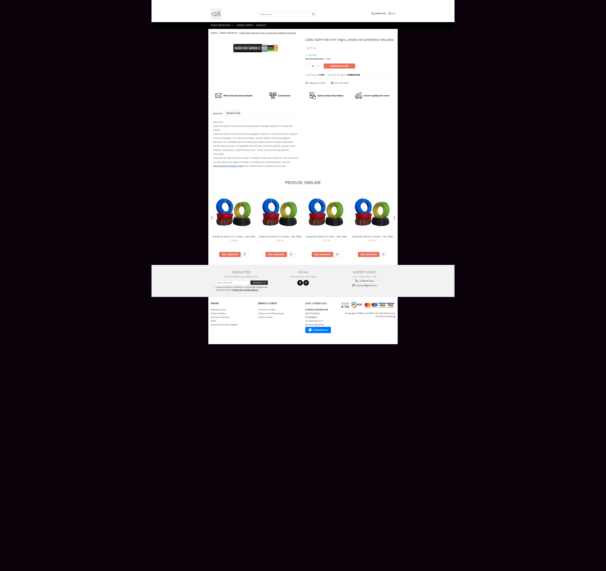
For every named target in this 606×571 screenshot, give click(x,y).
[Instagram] (306, 283)
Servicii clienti (267, 303)
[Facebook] (300, 283)
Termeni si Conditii (266, 309)
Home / (215, 32)
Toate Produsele (221, 25)
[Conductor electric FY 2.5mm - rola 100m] (280, 211)
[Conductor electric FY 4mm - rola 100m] (326, 211)
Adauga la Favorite (317, 82)
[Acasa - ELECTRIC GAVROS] (226, 14)
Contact (261, 25)
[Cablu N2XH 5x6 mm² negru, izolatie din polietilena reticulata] (256, 48)
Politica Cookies (265, 317)
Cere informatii (340, 82)
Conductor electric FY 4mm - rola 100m (326, 236)
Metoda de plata (218, 309)
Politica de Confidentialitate (245, 289)
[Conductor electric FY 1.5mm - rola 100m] (233, 211)
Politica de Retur (218, 313)
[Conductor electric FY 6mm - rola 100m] (372, 211)
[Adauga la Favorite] (244, 254)
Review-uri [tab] (233, 113)
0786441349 (366, 280)
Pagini (215, 303)
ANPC (213, 320)
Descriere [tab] (217, 113)
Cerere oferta (244, 25)
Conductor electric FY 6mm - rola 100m (372, 236)
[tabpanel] (256, 48)
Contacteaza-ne (320, 330)
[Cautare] (313, 14)
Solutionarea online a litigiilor (224, 324)
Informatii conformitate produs (227, 166)
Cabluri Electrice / (229, 32)
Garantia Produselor (220, 317)
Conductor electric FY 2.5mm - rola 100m (280, 236)
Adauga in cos (339, 65)
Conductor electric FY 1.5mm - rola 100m (233, 236)
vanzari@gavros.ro (366, 285)
